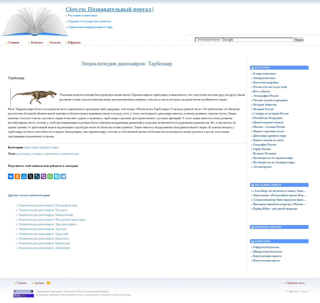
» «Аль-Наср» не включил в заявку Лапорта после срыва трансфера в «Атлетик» (279, 191)
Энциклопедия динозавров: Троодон (43, 210)
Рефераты (74, 42)
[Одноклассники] (17, 176)
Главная (13, 42)
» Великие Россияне (263, 153)
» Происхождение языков (267, 122)
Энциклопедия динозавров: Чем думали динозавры (52, 219)
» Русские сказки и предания (269, 100)
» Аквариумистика (263, 78)
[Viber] (43, 176)
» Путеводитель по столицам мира (273, 162)
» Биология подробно (264, 82)
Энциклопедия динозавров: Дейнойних (44, 248)
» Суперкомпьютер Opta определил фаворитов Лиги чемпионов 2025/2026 (279, 200)
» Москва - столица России (268, 127)
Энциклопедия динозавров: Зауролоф (43, 234)
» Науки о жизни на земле (267, 140)
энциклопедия (69, 153)
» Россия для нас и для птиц (269, 87)
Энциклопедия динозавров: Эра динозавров (47, 224)
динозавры (23, 153)
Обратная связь (295, 283)
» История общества (264, 105)
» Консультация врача (265, 260)
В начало (37, 42)
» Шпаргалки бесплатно (266, 251)
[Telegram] (63, 176)
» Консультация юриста (266, 256)
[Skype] (57, 176)
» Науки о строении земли (267, 131)
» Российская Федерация (267, 118)
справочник (51, 153)
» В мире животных (263, 73)
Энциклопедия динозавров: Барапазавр (44, 243)
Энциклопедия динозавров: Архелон (43, 229)
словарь (37, 153)
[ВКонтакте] (11, 176)
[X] (30, 176)
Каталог (55, 42)
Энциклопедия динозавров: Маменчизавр (46, 215)
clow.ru (304, 291)
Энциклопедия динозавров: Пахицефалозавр (48, 205)
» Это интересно (261, 167)
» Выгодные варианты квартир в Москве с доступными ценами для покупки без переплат (279, 204)
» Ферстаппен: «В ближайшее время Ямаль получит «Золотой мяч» (279, 195)
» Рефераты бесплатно (265, 247)
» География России (263, 144)
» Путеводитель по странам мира (272, 158)
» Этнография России (264, 96)
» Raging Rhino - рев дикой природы (274, 208)
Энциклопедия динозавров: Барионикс (44, 238)
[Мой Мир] (24, 176)
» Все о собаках (260, 91)
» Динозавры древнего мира (269, 136)
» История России (262, 109)
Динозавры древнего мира (41, 147)
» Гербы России (261, 149)
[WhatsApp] (50, 176)
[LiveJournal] (37, 176)
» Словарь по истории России (270, 113)
